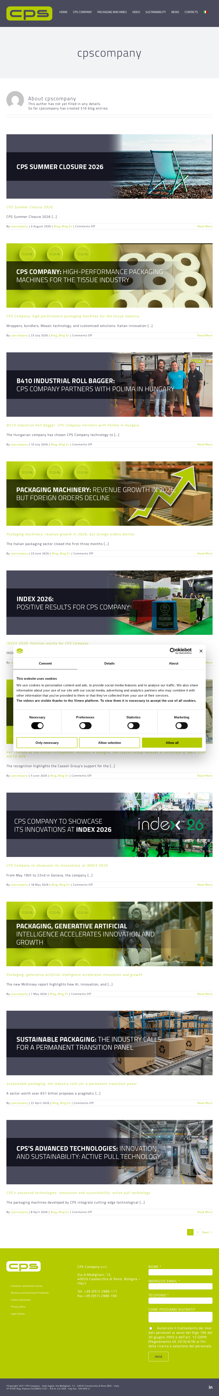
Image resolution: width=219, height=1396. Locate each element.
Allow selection (109, 743)
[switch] (85, 725)
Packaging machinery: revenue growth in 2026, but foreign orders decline (70, 534)
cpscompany (19, 226)
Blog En (67, 226)
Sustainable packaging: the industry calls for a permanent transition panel (71, 1083)
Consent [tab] (45, 663)
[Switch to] (205, 10)
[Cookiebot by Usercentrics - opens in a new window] (173, 651)
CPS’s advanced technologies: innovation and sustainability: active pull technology (78, 1192)
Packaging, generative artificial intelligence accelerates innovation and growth (74, 974)
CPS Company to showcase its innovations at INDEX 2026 (57, 865)
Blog (57, 226)
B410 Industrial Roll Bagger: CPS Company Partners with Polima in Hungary (72, 425)
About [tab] (173, 663)
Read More (205, 226)
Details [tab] (109, 663)
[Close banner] (201, 650)
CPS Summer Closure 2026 (29, 207)
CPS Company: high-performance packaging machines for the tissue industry (72, 316)
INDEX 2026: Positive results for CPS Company (47, 643)
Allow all (172, 743)
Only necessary (47, 743)
